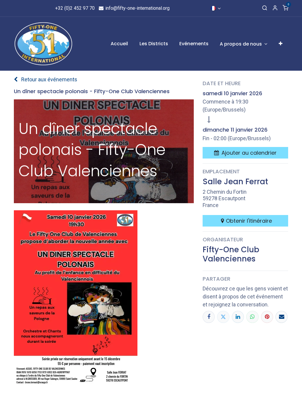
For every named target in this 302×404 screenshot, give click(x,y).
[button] (245, 153)
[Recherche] (264, 8)
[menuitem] (119, 44)
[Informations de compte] (275, 8)
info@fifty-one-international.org (137, 8)
